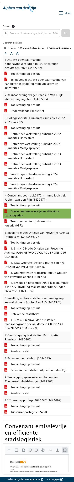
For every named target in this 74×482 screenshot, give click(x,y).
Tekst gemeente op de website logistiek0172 (27, 223)
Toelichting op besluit (25, 74)
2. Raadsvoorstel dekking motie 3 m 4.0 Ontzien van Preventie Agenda (34, 265)
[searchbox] (31, 33)
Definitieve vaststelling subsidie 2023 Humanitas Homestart (32, 156)
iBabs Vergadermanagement (23, 479)
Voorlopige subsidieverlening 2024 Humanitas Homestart (31, 176)
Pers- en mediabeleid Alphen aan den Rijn (38, 370)
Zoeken (7, 26)
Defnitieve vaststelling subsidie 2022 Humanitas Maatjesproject (32, 146)
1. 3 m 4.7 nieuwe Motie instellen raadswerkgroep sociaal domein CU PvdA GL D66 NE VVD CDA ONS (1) (34, 324)
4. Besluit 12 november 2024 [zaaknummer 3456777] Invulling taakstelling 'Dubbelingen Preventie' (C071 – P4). (36, 287)
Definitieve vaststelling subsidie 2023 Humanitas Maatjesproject (32, 166)
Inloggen (54, 479)
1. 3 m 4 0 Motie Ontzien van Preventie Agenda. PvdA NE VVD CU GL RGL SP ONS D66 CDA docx (35, 252)
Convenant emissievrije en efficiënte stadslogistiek (31, 213)
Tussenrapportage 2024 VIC (29, 412)
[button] (65, 33)
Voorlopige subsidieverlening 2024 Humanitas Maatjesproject (31, 186)
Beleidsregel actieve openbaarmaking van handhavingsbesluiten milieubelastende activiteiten (35, 84)
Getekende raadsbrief (24, 314)
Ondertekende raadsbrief (27, 111)
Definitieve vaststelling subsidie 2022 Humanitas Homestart (32, 136)
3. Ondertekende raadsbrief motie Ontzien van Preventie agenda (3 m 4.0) (35, 275)
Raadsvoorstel (19, 351)
